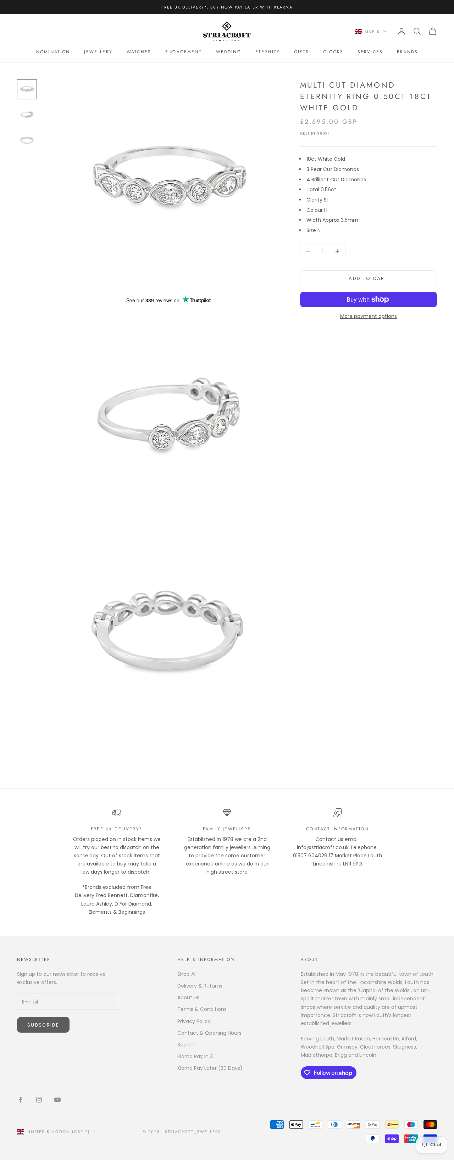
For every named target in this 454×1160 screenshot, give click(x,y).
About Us (188, 997)
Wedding (228, 52)
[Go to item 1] (27, 89)
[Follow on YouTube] (57, 1099)
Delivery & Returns (199, 985)
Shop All (186, 974)
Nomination (53, 52)
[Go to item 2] (27, 115)
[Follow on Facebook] (20, 1099)
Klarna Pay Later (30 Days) (210, 1068)
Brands (407, 52)
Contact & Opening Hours (209, 1033)
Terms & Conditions (202, 1009)
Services (370, 52)
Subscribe (43, 1025)
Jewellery (98, 52)
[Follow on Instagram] (39, 1099)
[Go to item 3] (27, 140)
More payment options (368, 316)
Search (186, 1044)
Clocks (333, 52)
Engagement (183, 52)
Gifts (301, 52)
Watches (139, 52)
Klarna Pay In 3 (195, 1056)
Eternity (267, 52)
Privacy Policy (194, 1021)
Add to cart (368, 278)
